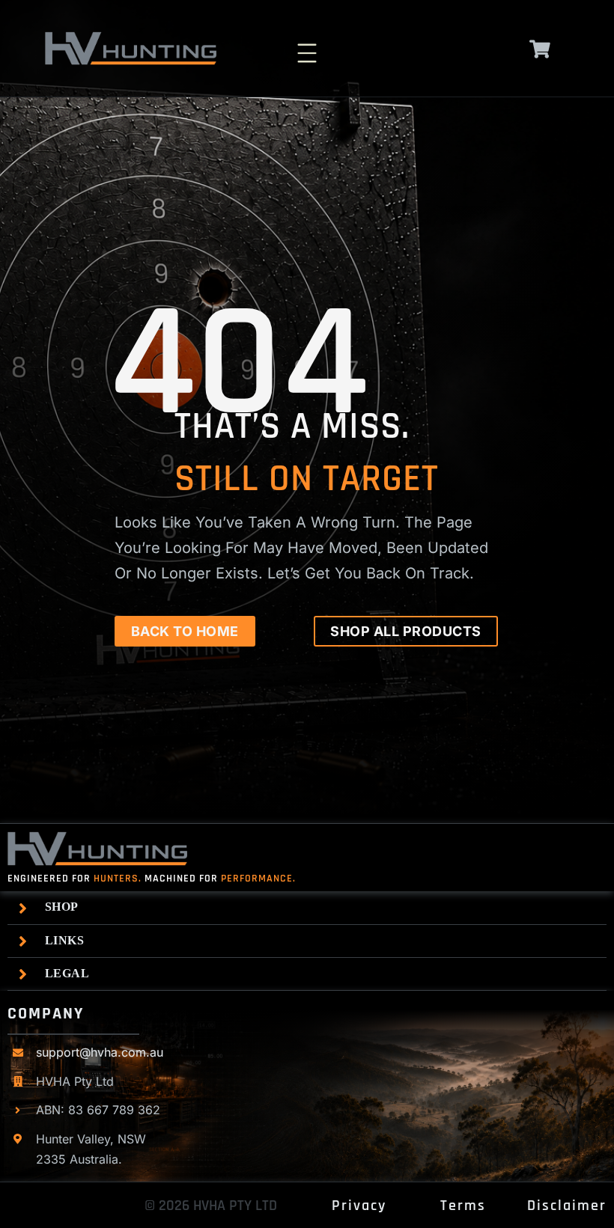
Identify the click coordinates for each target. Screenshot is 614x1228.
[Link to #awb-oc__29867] (540, 49)
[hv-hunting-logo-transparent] (130, 38)
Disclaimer (567, 1205)
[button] (311, 907)
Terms (463, 1205)
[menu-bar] (307, 44)
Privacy (359, 1205)
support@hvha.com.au (99, 1052)
